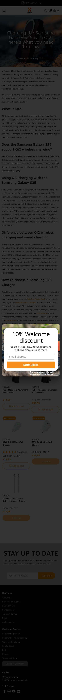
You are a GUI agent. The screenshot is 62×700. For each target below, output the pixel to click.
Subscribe (31, 365)
